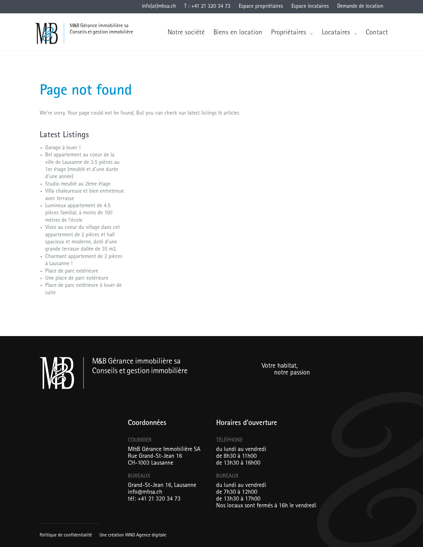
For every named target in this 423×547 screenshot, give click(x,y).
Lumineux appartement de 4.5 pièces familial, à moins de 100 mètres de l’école (78, 213)
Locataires (336, 33)
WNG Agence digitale (145, 535)
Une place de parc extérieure (76, 279)
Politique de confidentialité (66, 535)
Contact (377, 33)
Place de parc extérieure (71, 271)
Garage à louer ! (63, 148)
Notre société (186, 33)
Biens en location (237, 33)
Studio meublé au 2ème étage (78, 184)
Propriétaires (288, 33)
